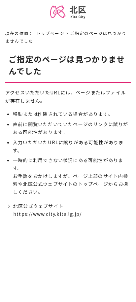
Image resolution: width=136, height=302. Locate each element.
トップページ (50, 33)
